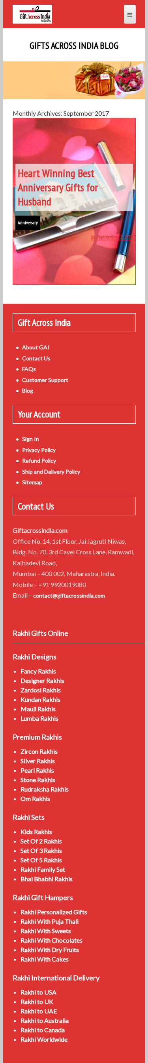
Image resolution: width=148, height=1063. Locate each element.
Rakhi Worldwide (44, 1039)
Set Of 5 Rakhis (41, 860)
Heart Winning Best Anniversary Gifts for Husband (58, 187)
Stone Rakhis (38, 779)
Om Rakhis (35, 798)
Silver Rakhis (38, 760)
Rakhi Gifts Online (40, 633)
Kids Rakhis (36, 831)
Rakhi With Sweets (46, 930)
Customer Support (45, 379)
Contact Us (36, 358)
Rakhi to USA (38, 992)
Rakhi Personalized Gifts (54, 911)
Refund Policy (39, 460)
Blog (27, 390)
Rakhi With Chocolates (51, 940)
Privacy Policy (39, 450)
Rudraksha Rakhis (45, 789)
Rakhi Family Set (43, 869)
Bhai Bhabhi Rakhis (47, 878)
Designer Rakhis (42, 680)
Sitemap (32, 482)
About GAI (35, 347)
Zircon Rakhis (39, 751)
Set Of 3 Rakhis (41, 850)
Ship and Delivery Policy (51, 471)
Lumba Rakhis (39, 718)
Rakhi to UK (37, 1001)
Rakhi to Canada (43, 1029)
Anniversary (28, 222)
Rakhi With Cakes (45, 959)
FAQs (29, 368)
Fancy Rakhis (38, 671)
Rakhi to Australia (45, 1020)
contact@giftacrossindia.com (69, 595)
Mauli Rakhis (38, 708)
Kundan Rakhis (40, 699)
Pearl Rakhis (37, 770)
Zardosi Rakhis (41, 690)
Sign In (30, 439)
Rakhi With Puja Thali (50, 921)
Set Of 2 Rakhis (41, 841)
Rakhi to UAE (39, 1011)
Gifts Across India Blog (74, 45)
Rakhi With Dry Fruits (50, 949)
